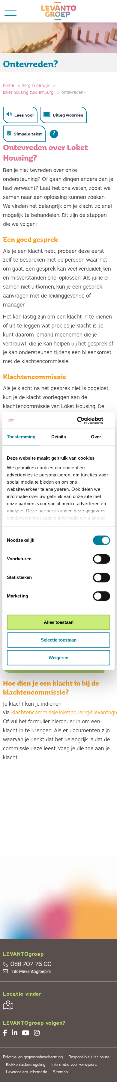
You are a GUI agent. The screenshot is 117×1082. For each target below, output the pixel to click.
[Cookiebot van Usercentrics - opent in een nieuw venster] (84, 420)
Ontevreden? (74, 92)
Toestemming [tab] (21, 436)
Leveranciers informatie (26, 1072)
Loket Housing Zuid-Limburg (28, 92)
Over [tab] (96, 436)
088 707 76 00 (31, 964)
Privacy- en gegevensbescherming (33, 1057)
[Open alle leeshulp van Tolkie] (54, 134)
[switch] (101, 559)
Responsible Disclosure (89, 1057)
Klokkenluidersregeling (25, 1065)
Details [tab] (58, 436)
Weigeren (58, 657)
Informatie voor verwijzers (74, 1065)
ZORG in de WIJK (36, 85)
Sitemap (60, 1072)
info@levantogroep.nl (30, 971)
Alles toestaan (59, 622)
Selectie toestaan (58, 639)
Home (8, 85)
